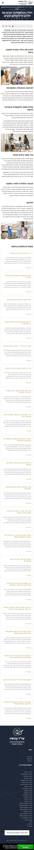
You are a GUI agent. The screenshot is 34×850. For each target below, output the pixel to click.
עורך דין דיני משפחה (26, 780)
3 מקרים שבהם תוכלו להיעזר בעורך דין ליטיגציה (17, 323)
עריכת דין (29, 824)
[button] (2, 2)
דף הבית (29, 757)
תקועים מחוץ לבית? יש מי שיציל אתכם (17, 680)
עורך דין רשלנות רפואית (25, 805)
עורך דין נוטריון (28, 797)
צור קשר (29, 761)
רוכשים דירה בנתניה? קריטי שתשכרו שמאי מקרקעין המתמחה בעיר (17, 656)
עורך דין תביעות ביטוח (26, 809)
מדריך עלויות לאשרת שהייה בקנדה (18, 368)
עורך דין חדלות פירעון (26, 813)
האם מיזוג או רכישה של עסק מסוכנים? (20, 560)
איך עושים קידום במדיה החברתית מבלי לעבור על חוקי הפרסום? (18, 584)
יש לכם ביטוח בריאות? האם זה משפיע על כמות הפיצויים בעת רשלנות (17, 608)
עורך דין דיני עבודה (27, 782)
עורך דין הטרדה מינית (26, 784)
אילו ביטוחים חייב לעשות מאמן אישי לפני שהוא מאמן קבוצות (18, 632)
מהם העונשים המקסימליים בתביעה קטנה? (18, 276)
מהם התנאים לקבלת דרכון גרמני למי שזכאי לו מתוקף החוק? (17, 536)
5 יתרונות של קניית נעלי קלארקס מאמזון (18, 464)
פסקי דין (29, 826)
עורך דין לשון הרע (27, 789)
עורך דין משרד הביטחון (26, 816)
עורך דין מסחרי (28, 793)
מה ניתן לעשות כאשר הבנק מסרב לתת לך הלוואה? (18, 391)
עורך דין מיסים (28, 791)
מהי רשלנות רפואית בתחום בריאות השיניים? (18, 488)
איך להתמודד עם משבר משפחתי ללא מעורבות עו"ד (17, 416)
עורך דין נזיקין (28, 799)
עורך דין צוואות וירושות (26, 803)
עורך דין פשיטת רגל (26, 818)
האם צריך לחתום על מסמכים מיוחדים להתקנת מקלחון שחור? (17, 703)
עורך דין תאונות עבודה (26, 807)
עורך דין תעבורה (27, 811)
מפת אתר (29, 759)
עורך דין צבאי (28, 820)
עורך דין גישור (28, 778)
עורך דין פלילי (28, 801)
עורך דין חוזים (28, 786)
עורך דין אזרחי (28, 772)
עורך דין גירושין (28, 776)
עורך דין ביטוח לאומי (26, 774)
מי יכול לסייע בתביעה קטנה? (20, 253)
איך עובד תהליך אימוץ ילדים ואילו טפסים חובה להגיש (19, 512)
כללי (30, 822)
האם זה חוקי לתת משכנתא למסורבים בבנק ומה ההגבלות (17, 440)
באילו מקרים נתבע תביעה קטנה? (19, 300)
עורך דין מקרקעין (27, 795)
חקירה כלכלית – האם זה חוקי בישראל (17, 346)
